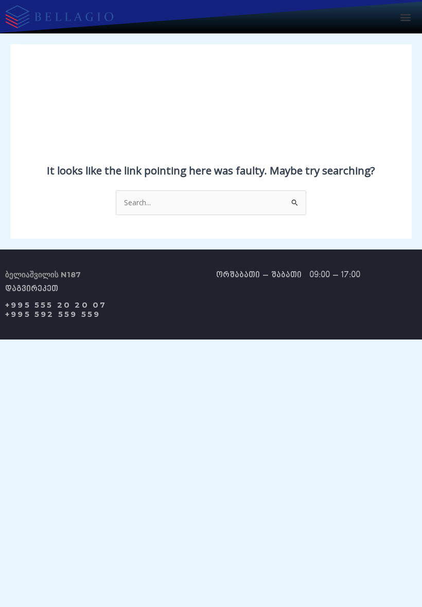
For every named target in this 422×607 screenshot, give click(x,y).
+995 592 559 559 (52, 314)
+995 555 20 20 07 (56, 305)
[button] (405, 16)
